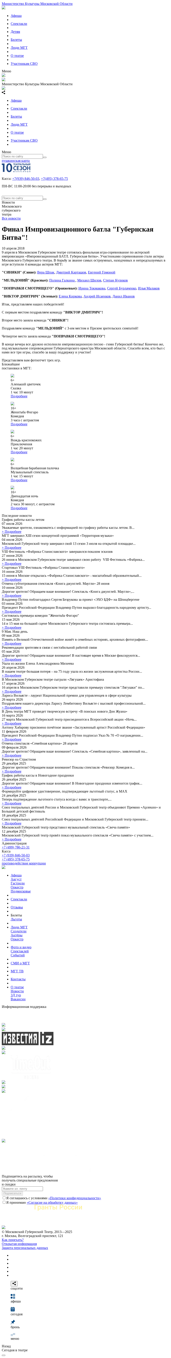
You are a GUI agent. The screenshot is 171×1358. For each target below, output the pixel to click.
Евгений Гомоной (101, 272)
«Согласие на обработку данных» (52, 1202)
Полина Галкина (62, 280)
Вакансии (18, 999)
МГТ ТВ (17, 971)
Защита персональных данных (25, 1248)
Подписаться (12, 1193)
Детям (15, 32)
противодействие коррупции (24, 863)
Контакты (18, 979)
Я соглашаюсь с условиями (53, 1198)
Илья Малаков (149, 288)
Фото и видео (21, 947)
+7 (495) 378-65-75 (16, 859)
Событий (18, 955)
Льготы (16, 919)
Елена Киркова (70, 296)
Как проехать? (13, 1240)
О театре (17, 55)
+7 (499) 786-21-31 (16, 847)
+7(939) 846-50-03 (25, 178)
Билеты (16, 40)
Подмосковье (21, 891)
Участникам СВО (24, 63)
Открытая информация (19, 1244)
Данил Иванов (123, 296)
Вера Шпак (45, 272)
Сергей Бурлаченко (121, 288)
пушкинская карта (16, 161)
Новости (17, 991)
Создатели (18, 931)
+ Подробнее (11, 531)
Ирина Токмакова (91, 288)
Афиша (16, 16)
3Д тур (16, 995)
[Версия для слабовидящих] (3, 1355)
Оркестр (17, 887)
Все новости (11, 218)
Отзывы (17, 907)
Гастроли (18, 883)
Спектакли (19, 24)
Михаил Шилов (89, 280)
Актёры (16, 935)
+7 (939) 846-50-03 (16, 855)
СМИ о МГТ (20, 963)
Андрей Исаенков (97, 296)
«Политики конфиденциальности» (74, 1198)
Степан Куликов (115, 280)
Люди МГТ (19, 48)
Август (16, 879)
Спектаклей (20, 951)
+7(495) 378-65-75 (54, 178)
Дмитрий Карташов (71, 272)
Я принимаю (42, 1202)
